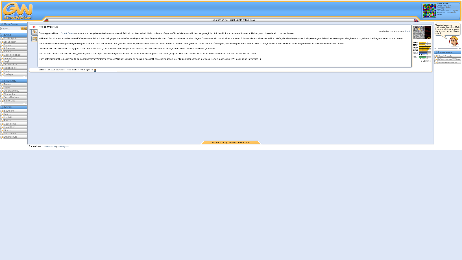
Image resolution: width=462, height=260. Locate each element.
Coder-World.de (49, 147)
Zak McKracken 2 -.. (448, 11)
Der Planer (444, 7)
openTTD (440, 9)
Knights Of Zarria (446, 13)
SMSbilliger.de (63, 147)
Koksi (407, 31)
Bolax (439, 14)
